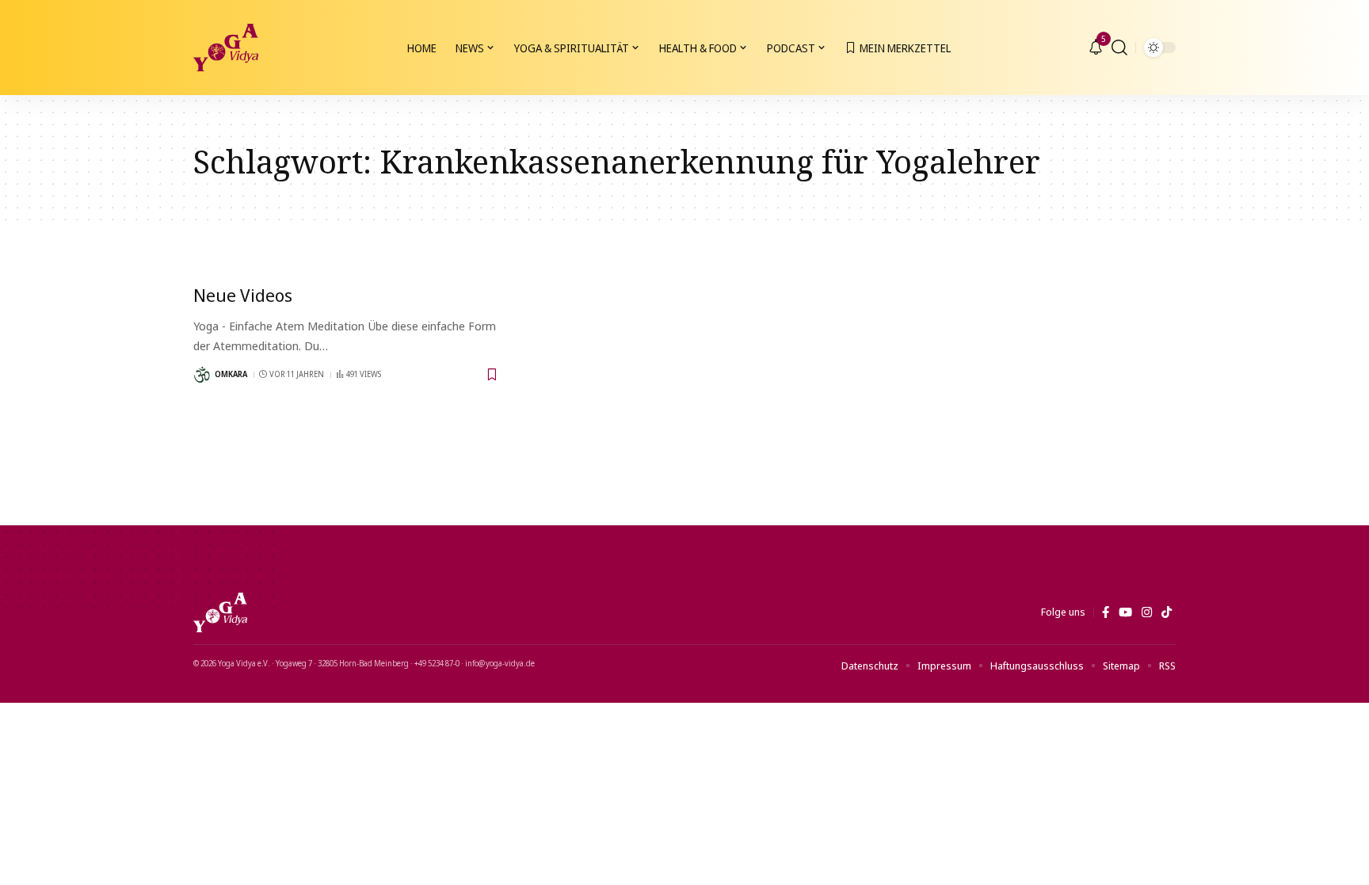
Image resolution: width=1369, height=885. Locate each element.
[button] (1119, 47)
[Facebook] (1105, 612)
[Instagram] (1147, 612)
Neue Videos (242, 295)
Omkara (231, 374)
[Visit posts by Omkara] (202, 374)
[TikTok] (1166, 612)
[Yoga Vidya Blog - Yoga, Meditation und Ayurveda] (225, 47)
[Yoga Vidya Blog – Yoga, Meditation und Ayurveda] (220, 612)
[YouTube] (1125, 612)
